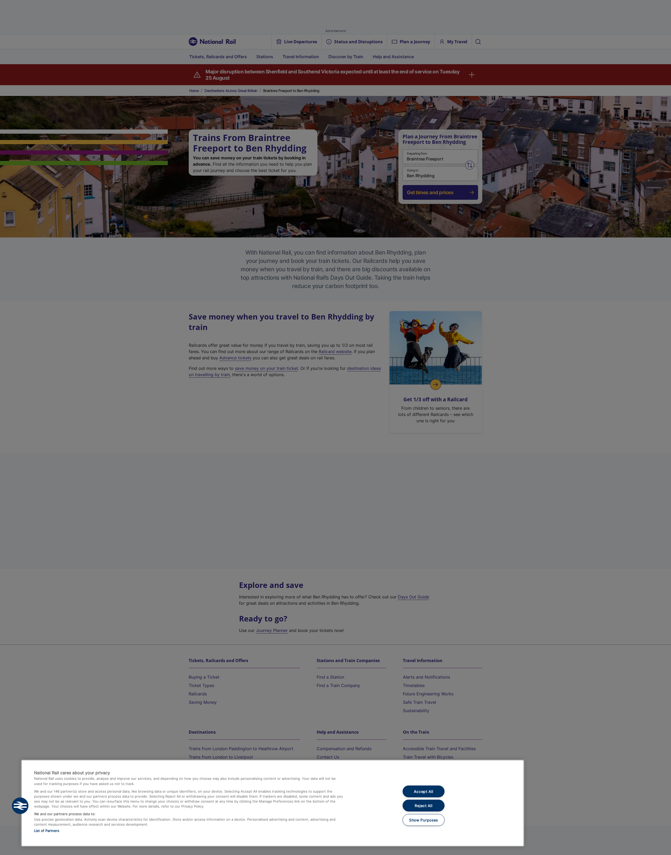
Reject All (423, 805)
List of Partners (46, 831)
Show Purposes (423, 820)
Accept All (423, 791)
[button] (20, 805)
